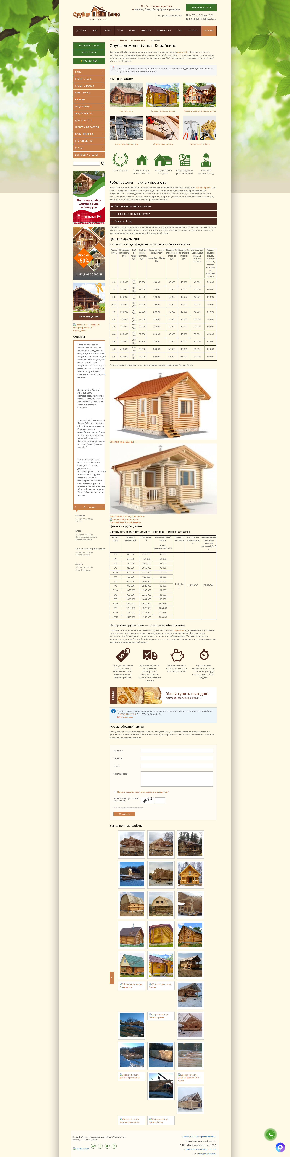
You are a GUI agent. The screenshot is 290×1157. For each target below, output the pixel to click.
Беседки (80, 99)
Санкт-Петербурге (155, 9)
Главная (185, 1137)
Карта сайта (195, 1137)
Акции (132, 31)
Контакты (193, 31)
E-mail (116, 766)
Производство (84, 141)
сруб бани (179, 630)
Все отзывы (89, 507)
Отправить (124, 814)
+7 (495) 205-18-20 (170, 15)
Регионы (209, 31)
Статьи (79, 148)
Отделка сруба (83, 113)
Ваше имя (118, 750)
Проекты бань (126, 111)
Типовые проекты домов (163, 111)
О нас (179, 31)
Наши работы (164, 31)
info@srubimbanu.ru (205, 18)
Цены (95, 31)
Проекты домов (84, 86)
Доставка (81, 31)
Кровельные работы (200, 144)
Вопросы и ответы (86, 155)
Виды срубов (82, 92)
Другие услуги (83, 120)
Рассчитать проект (89, 46)
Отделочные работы (163, 144)
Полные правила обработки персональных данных (142, 792)
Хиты (78, 72)
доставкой (182, 52)
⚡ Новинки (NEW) (89, 61)
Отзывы (108, 31)
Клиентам (146, 31)
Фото (120, 31)
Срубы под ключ (84, 134)
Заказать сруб (201, 7)
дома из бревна (203, 187)
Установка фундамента (126, 144)
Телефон (117, 758)
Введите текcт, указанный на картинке (126, 799)
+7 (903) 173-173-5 (126, 714)
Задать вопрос (89, 52)
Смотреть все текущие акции (182, 698)
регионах (174, 9)
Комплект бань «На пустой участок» (127, 516)
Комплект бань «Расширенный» (125, 522)
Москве (138, 9)
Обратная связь (125, 717)
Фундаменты (82, 106)
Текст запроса (120, 774)
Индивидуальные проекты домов (200, 111)
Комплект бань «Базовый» (123, 442)
